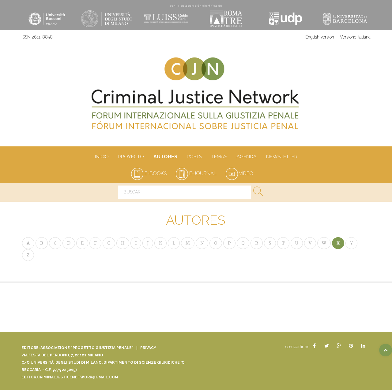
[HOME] (196, 96)
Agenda (246, 157)
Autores (165, 157)
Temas (219, 157)
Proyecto (131, 157)
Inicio (102, 157)
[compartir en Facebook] (314, 346)
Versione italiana (355, 37)
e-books (155, 173)
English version (319, 37)
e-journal (202, 173)
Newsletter (281, 157)
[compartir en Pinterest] (351, 346)
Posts (194, 157)
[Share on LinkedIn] (363, 346)
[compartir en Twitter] (326, 346)
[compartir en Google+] (339, 346)
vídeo (245, 173)
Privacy (148, 348)
